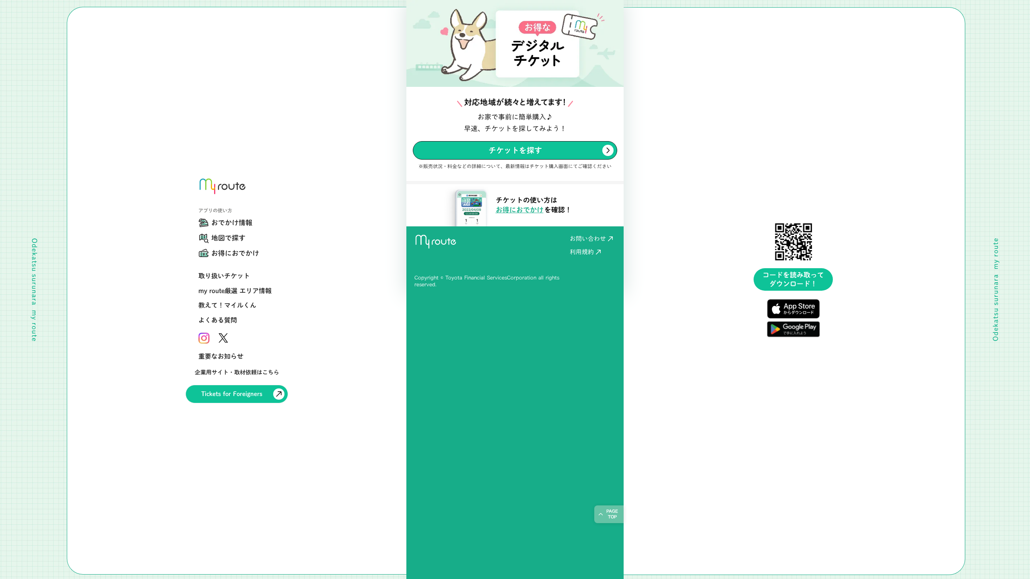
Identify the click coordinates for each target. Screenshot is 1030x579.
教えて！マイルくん (227, 305)
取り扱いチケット (224, 276)
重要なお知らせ (220, 356)
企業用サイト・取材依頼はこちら (237, 372)
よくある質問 (217, 320)
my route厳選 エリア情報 (235, 290)
